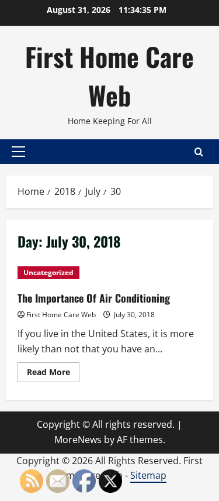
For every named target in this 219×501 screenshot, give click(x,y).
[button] (18, 151)
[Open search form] (198, 151)
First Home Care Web (109, 75)
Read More (53, 374)
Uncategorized (48, 272)
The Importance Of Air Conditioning (94, 298)
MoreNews (78, 439)
